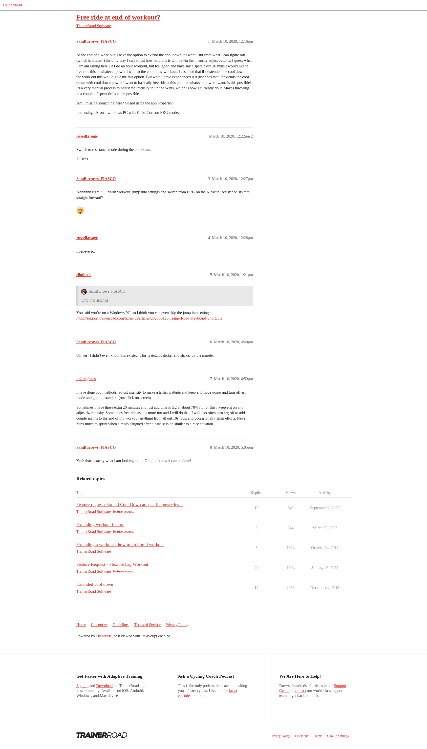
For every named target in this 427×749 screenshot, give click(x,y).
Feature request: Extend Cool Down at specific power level (129, 504)
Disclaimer (302, 736)
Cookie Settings (338, 736)
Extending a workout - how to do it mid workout (120, 544)
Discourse (104, 636)
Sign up (82, 686)
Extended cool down (94, 584)
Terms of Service (147, 625)
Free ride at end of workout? (118, 17)
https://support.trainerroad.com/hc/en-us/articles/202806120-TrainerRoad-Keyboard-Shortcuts (149, 318)
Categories (99, 625)
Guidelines (120, 625)
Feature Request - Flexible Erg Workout (112, 564)
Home (81, 625)
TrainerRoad (12, 5)
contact (300, 690)
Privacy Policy (177, 625)
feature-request (123, 511)
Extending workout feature (100, 524)
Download (104, 686)
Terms (318, 736)
